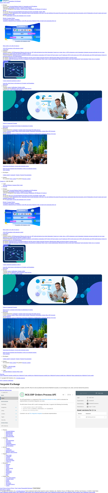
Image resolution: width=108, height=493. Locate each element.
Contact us (8, 461)
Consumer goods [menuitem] (73, 57)
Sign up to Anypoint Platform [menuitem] (15, 11)
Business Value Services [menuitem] (25, 88)
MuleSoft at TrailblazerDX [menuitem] (34, 133)
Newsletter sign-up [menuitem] (36, 129)
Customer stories (10, 479)
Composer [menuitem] (14, 185)
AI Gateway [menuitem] (44, 9)
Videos (7, 467)
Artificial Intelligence (11, 444)
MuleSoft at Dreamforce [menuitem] (22, 133)
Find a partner (13, 178)
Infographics (9, 472)
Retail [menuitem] (67, 57)
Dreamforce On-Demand (15, 1)
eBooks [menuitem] (27, 131)
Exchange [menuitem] (17, 7)
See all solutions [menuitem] (6, 60)
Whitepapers (9, 471)
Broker (13, 18)
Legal (1, 488)
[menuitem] (55, 27)
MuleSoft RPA (9, 432)
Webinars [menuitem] (9, 131)
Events (7, 480)
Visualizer (17, 19)
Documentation (27, 175)
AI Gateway (12, 19)
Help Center (9, 455)
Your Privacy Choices (5, 489)
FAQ (1, 380)
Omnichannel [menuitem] (77, 59)
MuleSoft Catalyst (10, 451)
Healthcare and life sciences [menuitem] (29, 57)
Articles (7, 473)
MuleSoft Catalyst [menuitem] (15, 88)
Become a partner (26, 178)
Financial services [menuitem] (13, 57)
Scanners (9, 18)
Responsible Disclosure (26, 488)
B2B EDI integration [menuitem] (14, 59)
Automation (8, 443)
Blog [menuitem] (47, 131)
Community (13, 175)
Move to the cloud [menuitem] (69, 59)
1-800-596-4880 (11, 366)
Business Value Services (11, 452)
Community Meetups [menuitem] (46, 133)
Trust (16, 488)
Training (18, 175)
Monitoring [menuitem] (31, 9)
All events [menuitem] (53, 133)
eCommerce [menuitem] (26, 59)
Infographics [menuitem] (39, 131)
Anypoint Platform (10, 431)
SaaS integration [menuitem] (84, 59)
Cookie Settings (36, 488)
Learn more (9, 390)
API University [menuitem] (51, 131)
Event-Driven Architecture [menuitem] (35, 59)
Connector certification (7, 380)
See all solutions (9, 445)
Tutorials (22, 175)
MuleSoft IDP (9, 433)
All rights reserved (20, 378)
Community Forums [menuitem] (17, 90)
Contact (19, 488)
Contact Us (2, 181)
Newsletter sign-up (10, 484)
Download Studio (10, 436)
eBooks (7, 469)
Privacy (13, 488)
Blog (7, 475)
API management (10, 440)
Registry (5, 18)
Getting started (6, 175)
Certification (9, 449)
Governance (6, 19)
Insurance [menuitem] (47, 57)
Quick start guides (10, 460)
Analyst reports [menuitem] (22, 131)
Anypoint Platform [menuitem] (7, 185)
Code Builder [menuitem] (11, 7)
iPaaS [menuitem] (43, 59)
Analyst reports (9, 468)
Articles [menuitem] (43, 131)
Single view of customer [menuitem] (94, 59)
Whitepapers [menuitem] (33, 131)
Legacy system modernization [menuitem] (51, 59)
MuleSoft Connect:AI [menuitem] (11, 133)
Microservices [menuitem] (62, 59)
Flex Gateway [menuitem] (17, 9)
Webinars (8, 464)
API (7, 439)
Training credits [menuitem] (21, 87)
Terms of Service (7, 488)
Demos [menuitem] (13, 131)
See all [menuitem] (4, 10)
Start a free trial (9, 435)
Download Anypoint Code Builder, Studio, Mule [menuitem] (33, 11)
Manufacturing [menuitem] (53, 57)
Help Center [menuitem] (10, 90)
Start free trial (3, 390)
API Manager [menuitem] (37, 9)
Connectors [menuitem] (22, 7)
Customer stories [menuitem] (22, 129)
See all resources (7, 132)
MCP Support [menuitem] (28, 7)
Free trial (5, 186)
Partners (8, 481)
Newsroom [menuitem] (28, 129)
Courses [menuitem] (9, 87)
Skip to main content (5, 2)
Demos (7, 465)
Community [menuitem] (15, 129)
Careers (7, 485)
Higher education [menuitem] (41, 57)
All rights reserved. (20, 491)
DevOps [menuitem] (21, 59)
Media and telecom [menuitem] (61, 57)
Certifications (14, 87)
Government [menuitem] (20, 57)
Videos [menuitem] (16, 131)
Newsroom (8, 483)
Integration (8, 441)
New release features (11, 477)
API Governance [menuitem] (25, 9)
